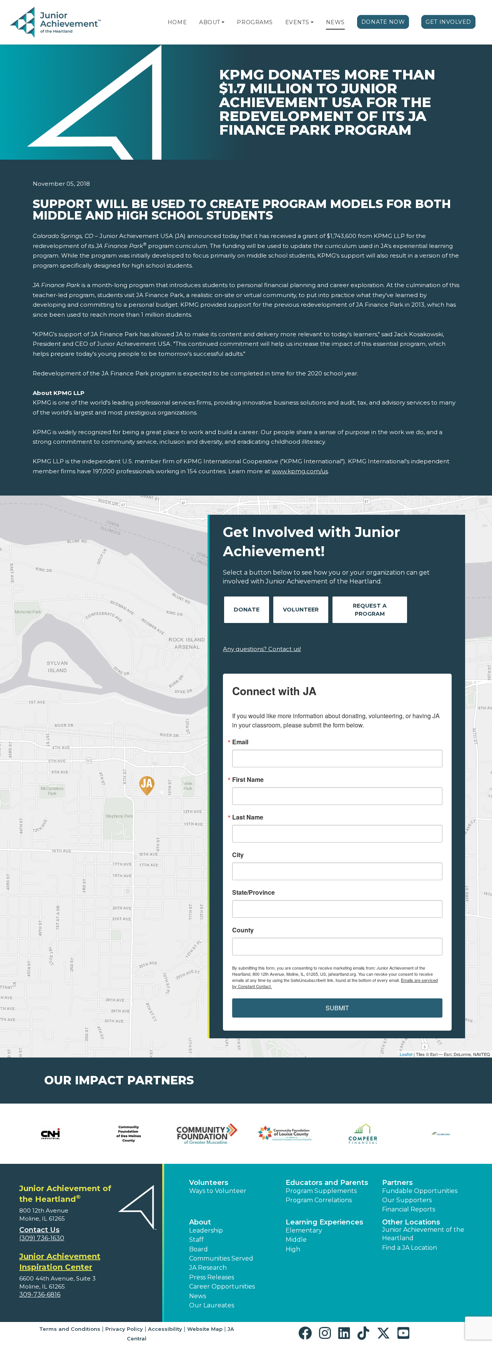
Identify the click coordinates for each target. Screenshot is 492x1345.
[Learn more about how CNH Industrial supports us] (50, 1134)
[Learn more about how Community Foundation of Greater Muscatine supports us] (207, 1134)
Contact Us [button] (39, 1229)
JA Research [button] (208, 1267)
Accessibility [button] (165, 1329)
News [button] (197, 1296)
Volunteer (301, 609)
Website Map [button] (205, 1329)
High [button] (293, 1249)
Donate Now (383, 21)
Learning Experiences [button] (324, 1222)
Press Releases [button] (211, 1277)
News (335, 22)
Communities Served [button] (221, 1258)
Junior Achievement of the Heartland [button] (423, 1234)
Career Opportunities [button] (222, 1286)
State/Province (253, 892)
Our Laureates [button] (211, 1305)
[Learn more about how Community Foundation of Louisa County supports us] (285, 1134)
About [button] (200, 1222)
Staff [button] (196, 1239)
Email (240, 742)
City (238, 855)
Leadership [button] (206, 1230)
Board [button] (198, 1249)
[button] (222, 22)
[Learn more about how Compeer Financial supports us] (363, 1134)
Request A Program (370, 609)
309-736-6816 (39, 1294)
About (209, 22)
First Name (248, 780)
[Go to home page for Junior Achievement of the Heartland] (56, 22)
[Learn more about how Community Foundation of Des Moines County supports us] (128, 1134)
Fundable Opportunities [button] (419, 1191)
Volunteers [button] (208, 1182)
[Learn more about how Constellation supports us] (441, 1134)
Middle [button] (296, 1239)
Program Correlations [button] (319, 1200)
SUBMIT (337, 1007)
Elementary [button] (304, 1230)
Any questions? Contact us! (262, 649)
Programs (255, 22)
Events (297, 22)
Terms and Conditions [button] (69, 1329)
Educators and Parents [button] (327, 1182)
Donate (246, 609)
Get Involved (448, 21)
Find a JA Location (409, 1247)
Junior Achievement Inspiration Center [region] (59, 1262)
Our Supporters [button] (407, 1200)
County (243, 930)
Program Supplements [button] (321, 1191)
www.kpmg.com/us (300, 471)
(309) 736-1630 (41, 1238)
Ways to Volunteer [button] (217, 1191)
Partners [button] (397, 1182)
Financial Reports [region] (408, 1209)
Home (177, 22)
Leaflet (406, 1054)
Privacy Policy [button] (124, 1329)
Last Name (247, 817)
